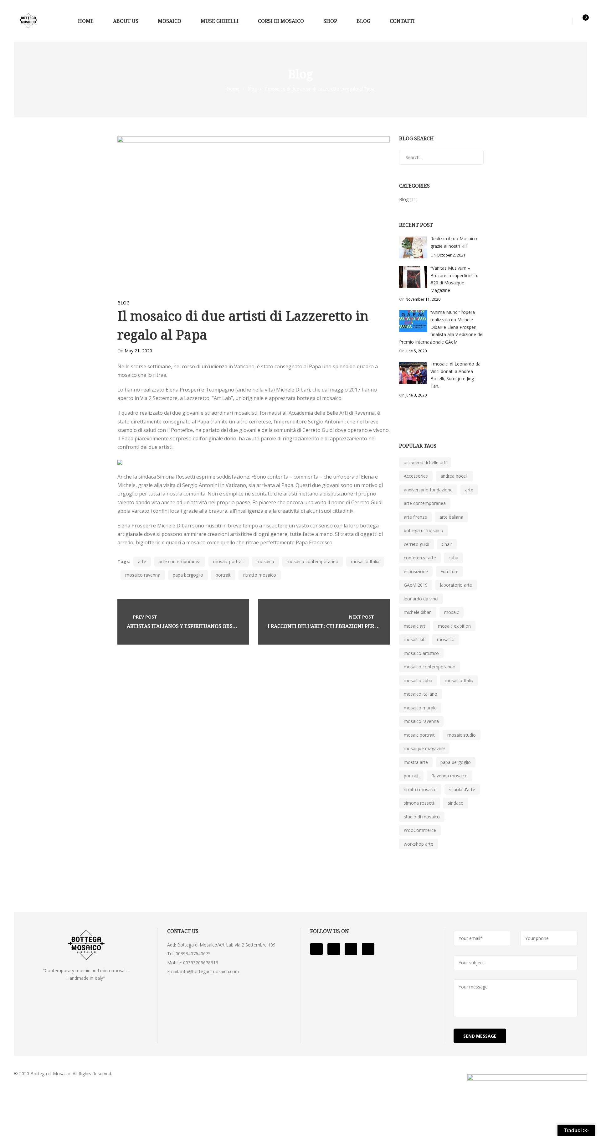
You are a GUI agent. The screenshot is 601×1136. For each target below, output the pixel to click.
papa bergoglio (188, 575)
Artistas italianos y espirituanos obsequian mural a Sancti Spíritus (223, 626)
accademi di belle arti (425, 462)
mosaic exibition (454, 626)
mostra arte (416, 762)
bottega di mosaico (423, 530)
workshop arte (418, 844)
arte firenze (415, 517)
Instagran (368, 949)
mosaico (265, 561)
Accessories (416, 476)
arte (142, 561)
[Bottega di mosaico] (28, 21)
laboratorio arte (456, 585)
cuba (453, 558)
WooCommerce (420, 830)
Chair (447, 544)
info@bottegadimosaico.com (209, 971)
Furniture (449, 571)
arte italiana (451, 517)
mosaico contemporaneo (312, 561)
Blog (252, 89)
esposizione (416, 571)
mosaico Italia (365, 561)
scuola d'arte (462, 789)
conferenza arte (420, 558)
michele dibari (418, 612)
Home (233, 89)
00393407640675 (193, 954)
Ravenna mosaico (449, 776)
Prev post (145, 617)
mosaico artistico (421, 653)
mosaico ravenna (142, 575)
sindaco (456, 803)
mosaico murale (420, 708)
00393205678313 (200, 963)
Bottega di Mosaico (50, 1073)
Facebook (316, 949)
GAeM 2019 (416, 585)
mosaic (451, 612)
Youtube (333, 949)
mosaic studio (461, 735)
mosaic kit (414, 639)
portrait (223, 575)
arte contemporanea (180, 561)
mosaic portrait (228, 561)
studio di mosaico (422, 817)
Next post (361, 617)
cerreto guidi (416, 544)
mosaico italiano (420, 694)
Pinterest (351, 949)
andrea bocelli (454, 476)
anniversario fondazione (428, 490)
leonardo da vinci (421, 599)
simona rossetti (419, 803)
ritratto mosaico (259, 575)
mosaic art (414, 626)
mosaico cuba (418, 680)
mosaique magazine (424, 748)
